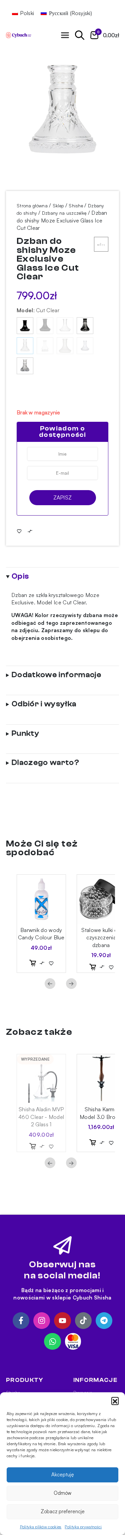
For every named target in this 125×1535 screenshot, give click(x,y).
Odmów (62, 1493)
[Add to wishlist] (19, 531)
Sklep (58, 205)
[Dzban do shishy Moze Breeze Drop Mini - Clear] (45, 345)
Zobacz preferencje (63, 1511)
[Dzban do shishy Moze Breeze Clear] (65, 325)
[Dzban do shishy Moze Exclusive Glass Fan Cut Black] (85, 325)
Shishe (76, 205)
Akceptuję (62, 1474)
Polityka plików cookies (41, 1526)
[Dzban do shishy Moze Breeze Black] (25, 325)
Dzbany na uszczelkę (64, 213)
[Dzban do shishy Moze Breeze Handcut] (85, 345)
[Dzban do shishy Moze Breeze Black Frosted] (45, 325)
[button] (115, 1400)
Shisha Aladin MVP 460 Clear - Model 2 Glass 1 (41, 1117)
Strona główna (32, 205)
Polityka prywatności (83, 1526)
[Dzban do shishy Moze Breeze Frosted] (65, 345)
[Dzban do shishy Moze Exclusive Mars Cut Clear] (25, 365)
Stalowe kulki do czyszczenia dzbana (101, 937)
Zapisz (62, 497)
